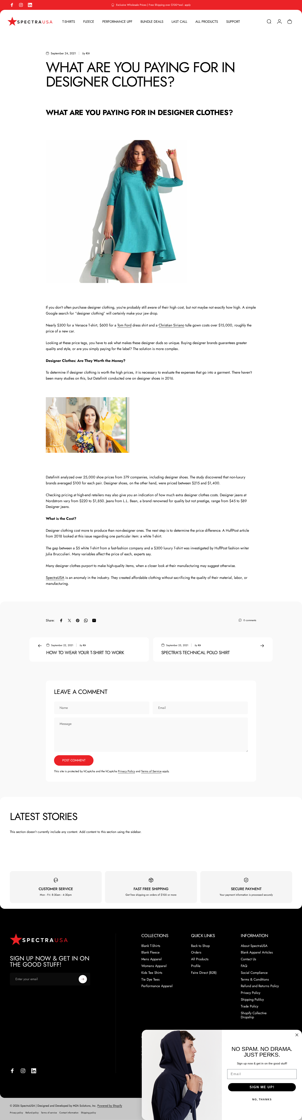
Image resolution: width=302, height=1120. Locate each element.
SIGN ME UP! (262, 1087)
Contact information (68, 1112)
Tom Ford (124, 325)
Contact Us (248, 959)
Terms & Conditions (255, 979)
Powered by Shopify (109, 1106)
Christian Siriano (171, 325)
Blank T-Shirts (150, 946)
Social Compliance (254, 973)
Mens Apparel (151, 959)
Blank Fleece (150, 952)
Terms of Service (151, 771)
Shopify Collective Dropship (254, 1015)
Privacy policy (16, 1112)
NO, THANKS (262, 1099)
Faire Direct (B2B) (204, 973)
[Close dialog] (297, 1035)
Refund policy (32, 1112)
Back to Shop (200, 946)
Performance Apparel (157, 986)
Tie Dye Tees (150, 979)
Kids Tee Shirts (151, 973)
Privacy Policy (126, 771)
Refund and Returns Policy (260, 986)
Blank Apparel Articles (257, 952)
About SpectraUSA (254, 946)
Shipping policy (88, 1112)
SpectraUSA (55, 577)
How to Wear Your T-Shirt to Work (85, 652)
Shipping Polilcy (252, 999)
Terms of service (49, 1112)
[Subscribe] (83, 979)
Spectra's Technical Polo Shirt (195, 652)
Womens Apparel (154, 966)
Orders (196, 952)
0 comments (249, 620)
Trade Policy (249, 1006)
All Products (200, 959)
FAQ (244, 966)
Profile (196, 966)
